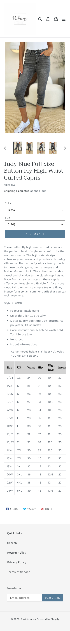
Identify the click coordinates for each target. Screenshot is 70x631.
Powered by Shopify (48, 619)
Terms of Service (18, 572)
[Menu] (64, 19)
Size (7, 217)
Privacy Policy (16, 562)
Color (8, 203)
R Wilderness (28, 619)
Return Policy (16, 552)
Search (12, 543)
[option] (18, 148)
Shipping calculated (16, 190)
